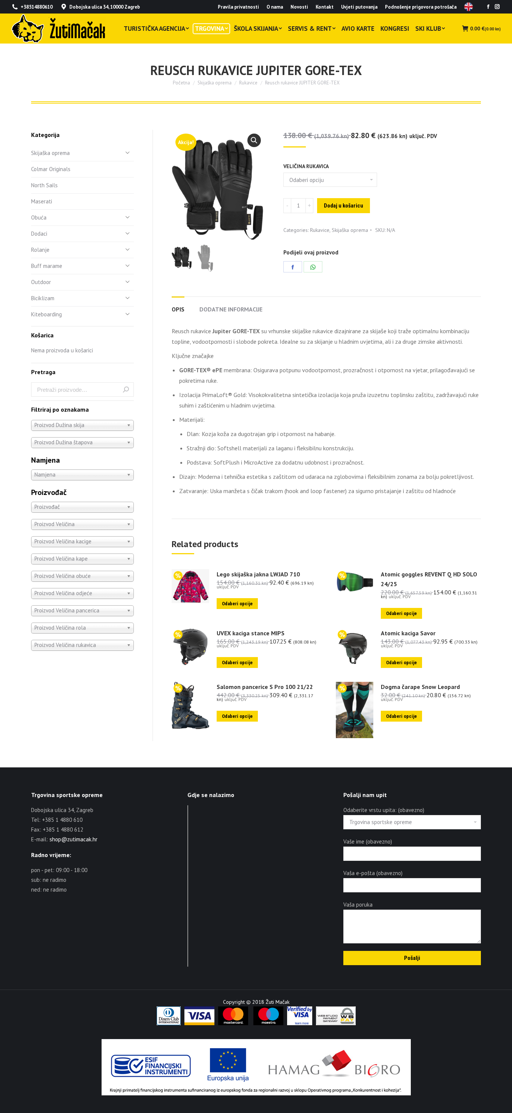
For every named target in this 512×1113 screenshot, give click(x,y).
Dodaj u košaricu (343, 205)
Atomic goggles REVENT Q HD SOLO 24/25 (429, 579)
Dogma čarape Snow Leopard (420, 686)
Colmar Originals (50, 169)
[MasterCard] (233, 1023)
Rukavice (319, 230)
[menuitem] (238, 7)
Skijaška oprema (350, 230)
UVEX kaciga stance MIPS (250, 633)
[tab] (178, 305)
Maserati (41, 201)
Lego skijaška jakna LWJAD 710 (258, 574)
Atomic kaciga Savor (408, 633)
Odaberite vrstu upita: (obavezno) (383, 810)
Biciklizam (42, 298)
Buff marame (46, 265)
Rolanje (40, 249)
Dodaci (39, 233)
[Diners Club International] (169, 1023)
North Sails (44, 185)
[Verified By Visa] (299, 1023)
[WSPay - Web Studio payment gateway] (336, 1023)
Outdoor (41, 282)
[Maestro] (268, 1023)
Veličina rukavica (306, 166)
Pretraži (126, 389)
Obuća (38, 217)
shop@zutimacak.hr (73, 839)
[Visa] (199, 1023)
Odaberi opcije (237, 603)
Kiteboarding (46, 314)
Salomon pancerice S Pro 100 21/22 (265, 686)
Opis (178, 309)
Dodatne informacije (230, 309)
